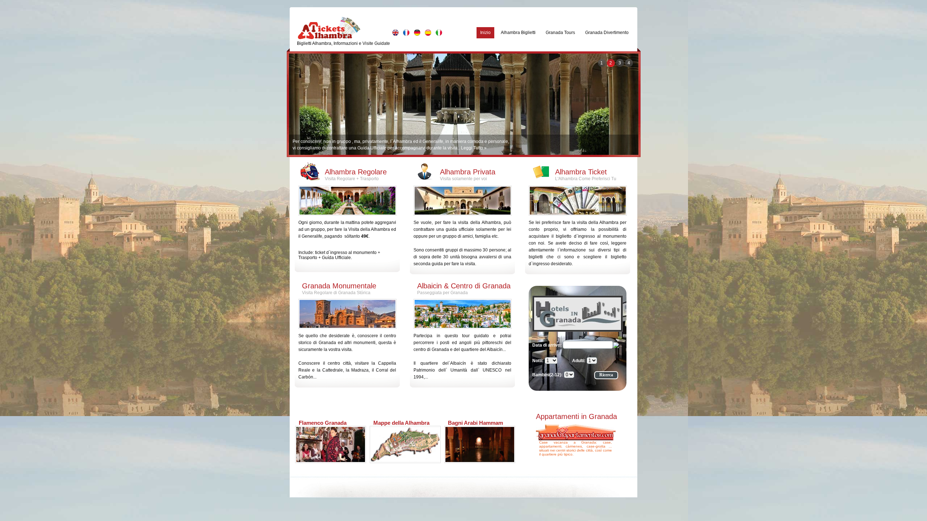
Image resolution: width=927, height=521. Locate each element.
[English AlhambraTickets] (395, 32)
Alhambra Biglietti (518, 32)
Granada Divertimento (607, 32)
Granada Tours (560, 32)
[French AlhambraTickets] (406, 32)
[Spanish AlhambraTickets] (428, 32)
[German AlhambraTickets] (417, 32)
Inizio (485, 32)
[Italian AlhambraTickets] (438, 32)
